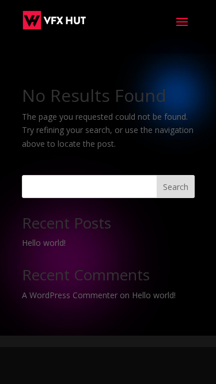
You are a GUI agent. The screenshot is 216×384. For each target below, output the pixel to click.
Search (175, 186)
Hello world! (44, 242)
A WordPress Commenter (70, 295)
